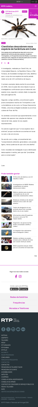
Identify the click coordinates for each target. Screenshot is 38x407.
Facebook (3, 329)
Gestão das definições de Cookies (12, 392)
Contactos (5, 362)
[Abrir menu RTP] (19, 1)
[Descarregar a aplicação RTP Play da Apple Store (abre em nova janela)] (14, 289)
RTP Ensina (5, 348)
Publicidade (11, 399)
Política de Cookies (21, 397)
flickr (23, 329)
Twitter (8, 329)
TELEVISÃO (4, 340)
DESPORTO (4, 338)
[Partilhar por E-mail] (8, 63)
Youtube (18, 329)
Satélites (4, 374)
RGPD (3, 389)
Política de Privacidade (7, 397)
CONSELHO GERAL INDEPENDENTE (12, 379)
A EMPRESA (4, 377)
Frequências (19, 302)
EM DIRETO (4, 352)
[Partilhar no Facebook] (1, 63)
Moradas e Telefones (19, 308)
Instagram (13, 329)
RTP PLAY (4, 350)
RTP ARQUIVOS (5, 345)
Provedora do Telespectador (11, 367)
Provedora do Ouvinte (9, 370)
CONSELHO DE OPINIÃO (8, 382)
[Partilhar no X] (5, 63)
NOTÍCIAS (4, 335)
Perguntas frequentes (9, 360)
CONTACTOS (5, 365)
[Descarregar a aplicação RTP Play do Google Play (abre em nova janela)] (23, 289)
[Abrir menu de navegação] (36, 6)
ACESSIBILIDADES (6, 372)
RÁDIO (3, 343)
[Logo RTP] (10, 320)
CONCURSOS (5, 357)
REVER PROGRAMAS (7, 355)
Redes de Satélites (19, 297)
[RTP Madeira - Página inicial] (12, 6)
